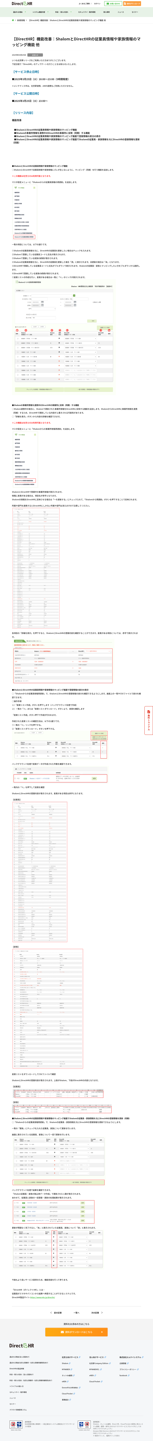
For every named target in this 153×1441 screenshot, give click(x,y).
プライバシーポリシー (128, 1369)
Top (13, 20)
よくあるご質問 (84, 4)
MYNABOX (66, 1369)
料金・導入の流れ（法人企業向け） (22, 1374)
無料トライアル (148, 722)
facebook (123, 1375)
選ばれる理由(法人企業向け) (19, 1357)
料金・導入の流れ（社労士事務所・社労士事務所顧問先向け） (31, 1380)
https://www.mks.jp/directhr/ (42, 1297)
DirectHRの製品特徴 (17, 1368)
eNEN (64, 1381)
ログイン (97, 4)
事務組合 (65, 1399)
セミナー (135, 12)
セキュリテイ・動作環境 (86, 12)
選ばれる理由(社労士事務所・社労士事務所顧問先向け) (29, 1362)
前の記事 (58, 1312)
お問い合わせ (115, 3)
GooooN (70, 1387)
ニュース (121, 12)
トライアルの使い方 (17, 1386)
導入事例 (106, 12)
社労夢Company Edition (98, 1363)
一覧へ (76, 1312)
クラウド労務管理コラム (18, 1410)
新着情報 (21, 20)
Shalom (65, 1363)
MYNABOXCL (94, 1369)
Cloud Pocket (67, 1393)
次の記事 (95, 1312)
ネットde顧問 (67, 1375)
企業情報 (123, 1363)
